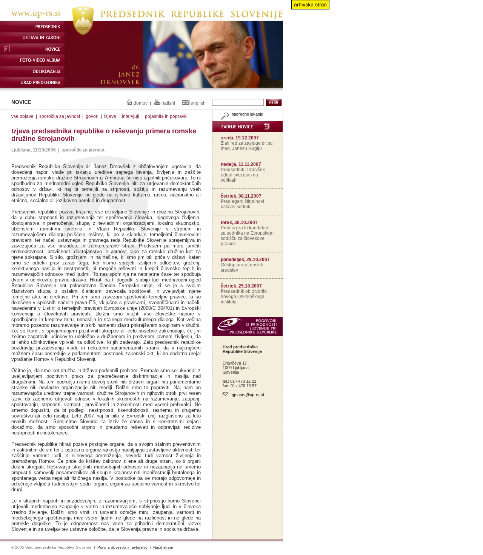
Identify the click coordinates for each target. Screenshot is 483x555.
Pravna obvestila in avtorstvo (122, 547)
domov (141, 103)
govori (92, 116)
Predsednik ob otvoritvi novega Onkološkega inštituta (244, 297)
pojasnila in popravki (166, 116)
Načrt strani (163, 547)
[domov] (141, 19)
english (198, 103)
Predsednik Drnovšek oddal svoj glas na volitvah (243, 175)
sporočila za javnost (59, 116)
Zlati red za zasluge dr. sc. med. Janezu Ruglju (247, 146)
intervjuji (130, 116)
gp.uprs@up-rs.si (248, 395)
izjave (110, 116)
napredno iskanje (247, 114)
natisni (168, 103)
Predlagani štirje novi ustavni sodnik (242, 204)
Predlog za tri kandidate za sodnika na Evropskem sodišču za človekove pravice (247, 235)
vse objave (22, 116)
